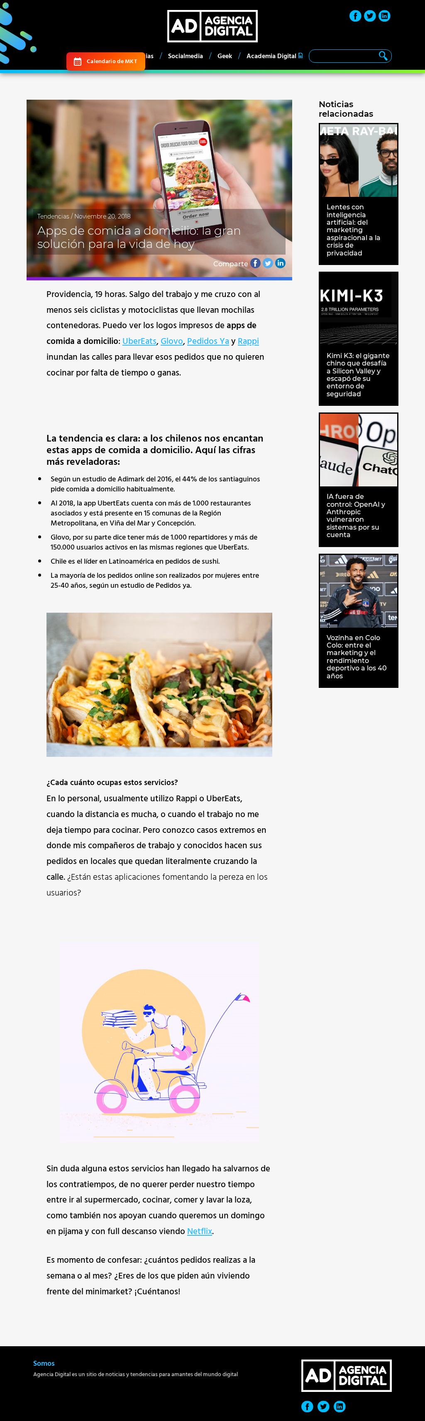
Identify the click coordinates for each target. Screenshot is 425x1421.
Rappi (248, 341)
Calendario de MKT (112, 61)
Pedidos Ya (208, 341)
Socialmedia (185, 56)
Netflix (199, 1232)
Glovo (172, 341)
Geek (224, 56)
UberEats (139, 341)
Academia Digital (271, 56)
